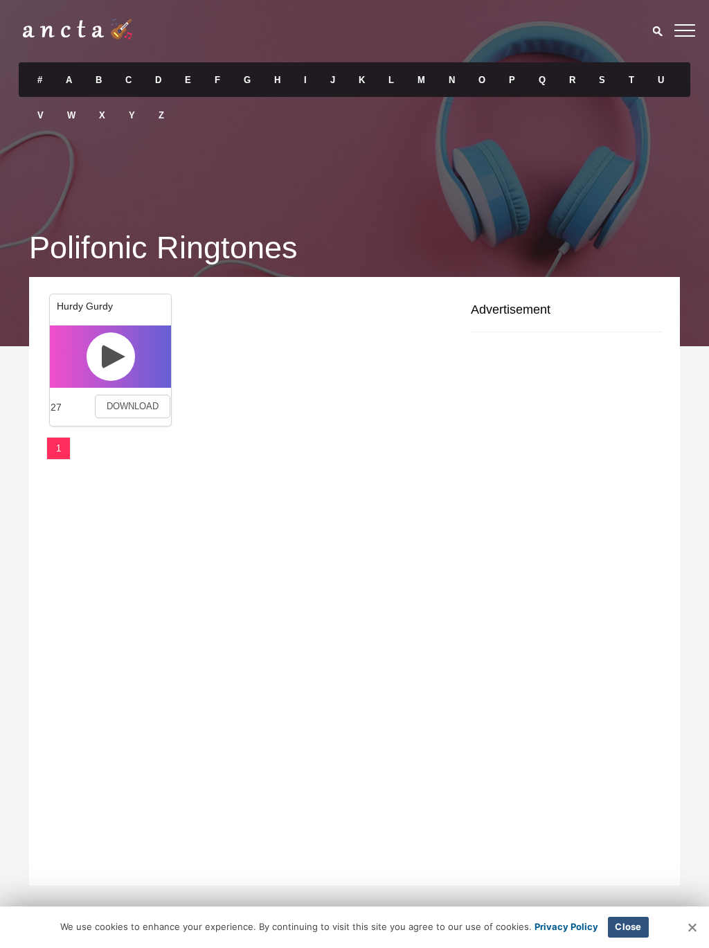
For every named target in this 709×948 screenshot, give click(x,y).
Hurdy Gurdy (85, 306)
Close (628, 926)
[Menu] (684, 33)
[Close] (692, 927)
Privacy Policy (566, 926)
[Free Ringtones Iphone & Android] (77, 36)
